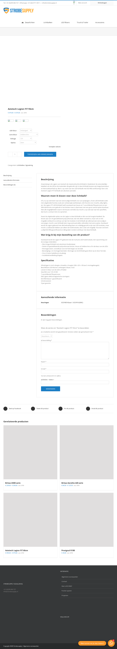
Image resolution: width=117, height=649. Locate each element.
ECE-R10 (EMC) (78, 302)
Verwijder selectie (55, 147)
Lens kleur (13, 135)
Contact (64, 581)
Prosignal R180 (68, 550)
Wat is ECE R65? (67, 586)
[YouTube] (65, 623)
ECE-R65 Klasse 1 (67, 302)
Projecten (65, 595)
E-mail (43, 369)
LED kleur (13, 131)
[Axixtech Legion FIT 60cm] (30, 520)
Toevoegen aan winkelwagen (40, 154)
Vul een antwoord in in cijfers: (51, 376)
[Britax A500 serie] (30, 452)
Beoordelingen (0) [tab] (9, 185)
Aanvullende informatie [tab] (11, 180)
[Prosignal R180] (86, 520)
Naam (43, 362)
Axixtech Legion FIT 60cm (16, 550)
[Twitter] (61, 623)
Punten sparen (67, 591)
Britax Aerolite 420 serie (72, 483)
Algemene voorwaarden (70, 577)
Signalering (29, 165)
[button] (110, 22)
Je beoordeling (46, 340)
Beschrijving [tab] (7, 175)
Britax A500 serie (12, 483)
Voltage (13, 139)
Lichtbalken (21, 165)
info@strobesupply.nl (49, 3)
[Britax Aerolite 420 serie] (86, 452)
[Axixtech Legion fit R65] (29, 72)
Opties (13, 143)
